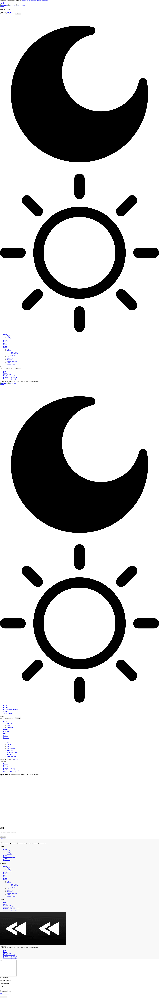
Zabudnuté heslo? (4, 994)
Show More (10, 12)
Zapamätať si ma (6, 991)
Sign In (16, 759)
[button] (2, 2)
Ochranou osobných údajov (28, 0)
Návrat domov (4, 838)
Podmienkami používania (43, 0)
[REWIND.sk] (12, 5)
